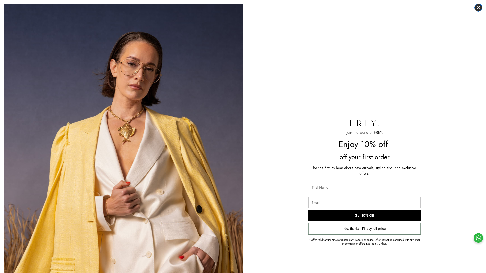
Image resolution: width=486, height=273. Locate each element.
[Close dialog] (478, 7)
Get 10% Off (364, 215)
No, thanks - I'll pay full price (364, 228)
